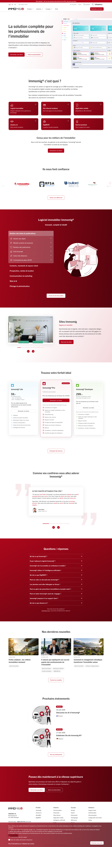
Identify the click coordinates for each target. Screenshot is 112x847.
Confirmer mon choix (96, 843)
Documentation (92, 815)
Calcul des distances (20, 256)
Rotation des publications (21, 247)
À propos (48, 9)
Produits (29, 9)
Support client (24, 4)
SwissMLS (38, 815)
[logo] (15, 9)
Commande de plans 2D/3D (22, 260)
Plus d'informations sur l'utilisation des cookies (21, 843)
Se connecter (73, 4)
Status (79, 4)
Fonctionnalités (57, 810)
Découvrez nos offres (71, 1)
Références (74, 820)
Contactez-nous (46, 610)
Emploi (73, 812)
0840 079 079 (21, 821)
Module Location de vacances (23, 243)
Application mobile (58, 817)
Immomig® (38, 810)
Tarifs (56, 9)
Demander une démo (96, 9)
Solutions (38, 9)
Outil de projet (18, 251)
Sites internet (56, 815)
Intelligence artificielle (59, 820)
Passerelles (56, 812)
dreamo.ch (39, 812)
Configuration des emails (95, 817)
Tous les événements (56, 754)
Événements (74, 815)
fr (9, 4)
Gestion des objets (19, 239)
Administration (92, 812)
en (15, 4)
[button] (28, 351)
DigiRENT (38, 817)
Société (73, 810)
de (12, 4)
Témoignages (74, 817)
